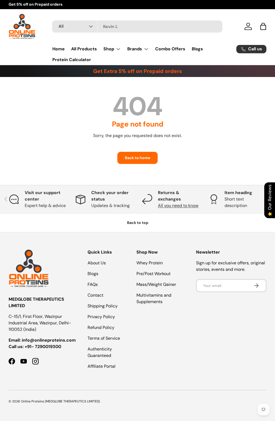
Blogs (197, 49)
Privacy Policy (101, 317)
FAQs (93, 284)
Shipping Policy (103, 306)
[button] (263, 26)
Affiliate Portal (101, 366)
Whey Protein (149, 263)
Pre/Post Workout (153, 273)
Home (58, 49)
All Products (84, 49)
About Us (97, 263)
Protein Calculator (71, 59)
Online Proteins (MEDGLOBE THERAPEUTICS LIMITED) (60, 401)
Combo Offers (170, 49)
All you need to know (178, 205)
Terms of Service (104, 338)
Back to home (137, 157)
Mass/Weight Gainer (156, 284)
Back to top (137, 222)
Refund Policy (101, 327)
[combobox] (137, 26)
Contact (95, 295)
